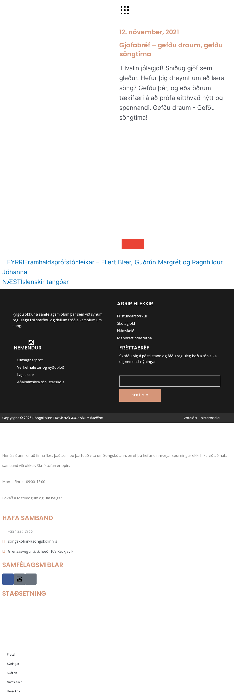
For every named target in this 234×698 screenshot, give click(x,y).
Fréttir (11, 654)
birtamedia (210, 417)
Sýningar (13, 664)
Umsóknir (13, 691)
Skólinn (12, 673)
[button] (127, 244)
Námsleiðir (14, 682)
